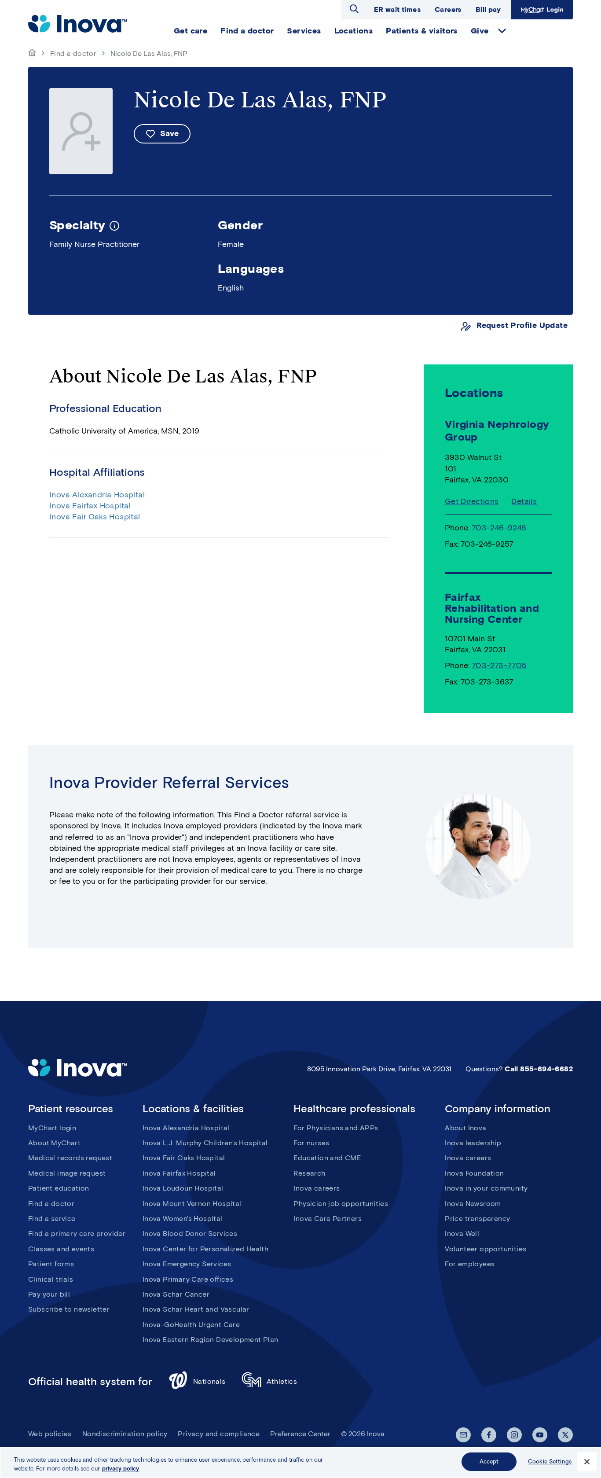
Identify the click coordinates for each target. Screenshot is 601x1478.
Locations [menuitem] (353, 31)
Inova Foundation (474, 1173)
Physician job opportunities (340, 1203)
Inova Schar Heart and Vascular (196, 1309)
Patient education (58, 1188)
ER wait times (397, 9)
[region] (300, 1462)
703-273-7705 (499, 665)
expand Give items (502, 30)
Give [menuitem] (480, 31)
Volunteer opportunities (485, 1249)
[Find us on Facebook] (488, 1434)
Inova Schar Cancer (176, 1294)
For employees (470, 1264)
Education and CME (327, 1158)
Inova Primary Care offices (188, 1279)
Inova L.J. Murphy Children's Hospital (205, 1143)
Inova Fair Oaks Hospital (94, 517)
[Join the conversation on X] (565, 1434)
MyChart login (52, 1128)
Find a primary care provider (76, 1233)
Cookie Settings (550, 1461)
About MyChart (54, 1143)
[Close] (587, 1461)
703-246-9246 (499, 528)
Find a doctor (73, 53)
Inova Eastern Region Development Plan (211, 1339)
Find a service (52, 1218)
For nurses (311, 1143)
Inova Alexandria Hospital (97, 495)
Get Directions (472, 501)
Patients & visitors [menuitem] (422, 31)
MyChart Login (541, 9)
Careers (448, 9)
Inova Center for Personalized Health (205, 1249)
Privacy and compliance (219, 1434)
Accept (489, 1461)
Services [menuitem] (304, 31)
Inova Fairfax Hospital (90, 506)
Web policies (50, 1434)
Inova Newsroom (473, 1203)
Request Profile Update (522, 325)
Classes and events (61, 1249)
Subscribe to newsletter (69, 1309)
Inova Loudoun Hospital (183, 1188)
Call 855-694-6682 (539, 1069)
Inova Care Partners (327, 1218)
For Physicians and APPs (335, 1128)
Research (309, 1173)
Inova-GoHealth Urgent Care (191, 1324)
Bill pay (488, 9)
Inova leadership (473, 1143)
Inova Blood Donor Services (190, 1233)
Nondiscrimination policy (125, 1434)
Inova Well (462, 1233)
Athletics (282, 1381)
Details (524, 501)
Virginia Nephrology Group (497, 430)
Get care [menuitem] (190, 31)
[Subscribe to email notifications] (463, 1434)
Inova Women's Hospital (183, 1218)
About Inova (465, 1128)
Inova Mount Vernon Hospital (192, 1203)
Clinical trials (50, 1279)
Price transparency (477, 1218)
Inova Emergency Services (187, 1264)
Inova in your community (486, 1188)
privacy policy (120, 1468)
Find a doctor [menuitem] (247, 31)
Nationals (209, 1381)
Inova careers (316, 1188)
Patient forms (51, 1264)
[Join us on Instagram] (514, 1434)
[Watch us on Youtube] (539, 1434)
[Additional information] (114, 225)
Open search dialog (354, 9)
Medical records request (70, 1158)
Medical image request (67, 1173)
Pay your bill (49, 1294)
